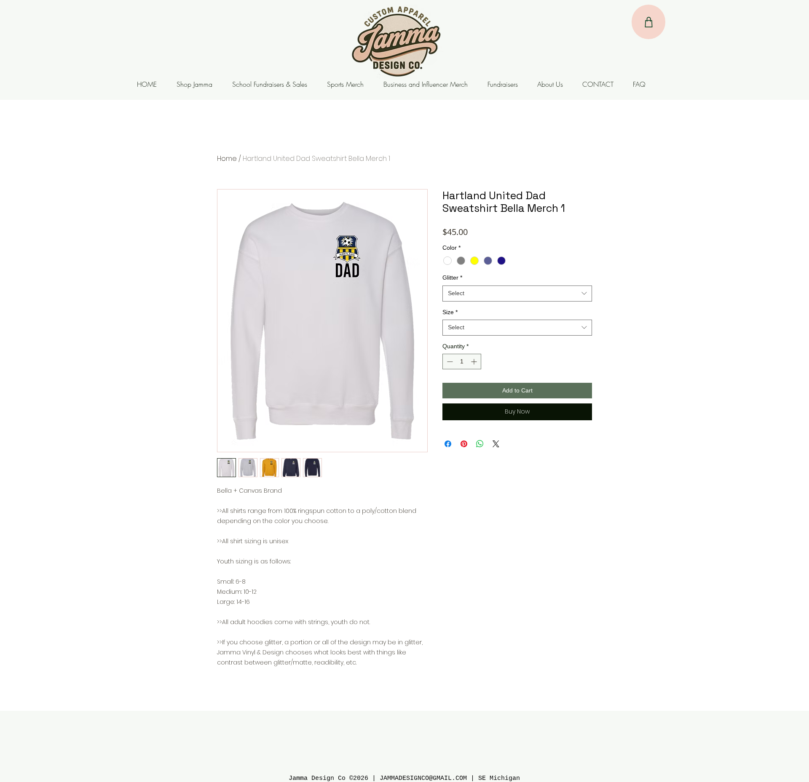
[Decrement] (449, 361)
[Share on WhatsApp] (480, 444)
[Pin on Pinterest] (464, 444)
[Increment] (474, 361)
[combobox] (517, 294)
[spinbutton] (461, 361)
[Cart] (648, 22)
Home (227, 158)
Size (450, 312)
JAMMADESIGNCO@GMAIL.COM (423, 778)
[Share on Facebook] (448, 444)
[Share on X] (496, 444)
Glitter (452, 277)
